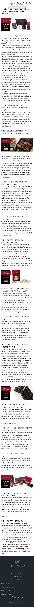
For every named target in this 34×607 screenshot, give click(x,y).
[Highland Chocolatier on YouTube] (21, 597)
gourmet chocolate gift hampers (14, 437)
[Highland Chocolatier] (17, 3)
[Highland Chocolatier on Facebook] (12, 597)
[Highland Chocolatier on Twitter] (18, 597)
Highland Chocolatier (19, 603)
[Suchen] (27, 3)
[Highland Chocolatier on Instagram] (15, 597)
